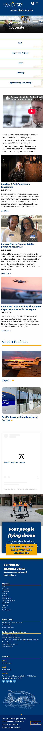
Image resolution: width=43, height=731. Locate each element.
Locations (5, 605)
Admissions (5, 591)
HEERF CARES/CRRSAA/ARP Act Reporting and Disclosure (20, 639)
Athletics (5, 596)
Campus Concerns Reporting (11, 637)
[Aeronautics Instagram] (14, 681)
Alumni (4, 593)
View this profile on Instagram (14, 462)
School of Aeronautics (21, 10)
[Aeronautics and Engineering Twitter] (7, 681)
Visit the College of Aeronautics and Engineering (21, 549)
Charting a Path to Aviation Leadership (15, 185)
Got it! (35, 723)
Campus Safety (6, 598)
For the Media (6, 625)
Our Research (6, 610)
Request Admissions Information (12, 622)
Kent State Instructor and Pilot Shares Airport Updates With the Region (21, 307)
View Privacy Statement (11, 727)
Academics (5, 589)
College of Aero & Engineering (14, 489)
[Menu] (37, 3)
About (4, 586)
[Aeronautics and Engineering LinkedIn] (11, 681)
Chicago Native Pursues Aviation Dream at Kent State (18, 245)
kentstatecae (30, 489)
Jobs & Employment (8, 600)
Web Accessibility (7, 646)
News (4, 607)
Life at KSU (5, 603)
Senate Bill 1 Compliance (9, 644)
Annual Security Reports (9, 635)
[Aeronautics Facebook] (3, 681)
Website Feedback (8, 627)
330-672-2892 (6, 663)
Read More (5, 211)
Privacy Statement (8, 642)
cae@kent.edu (6, 669)
